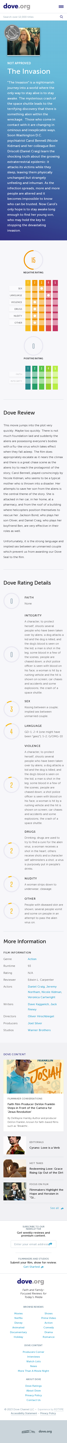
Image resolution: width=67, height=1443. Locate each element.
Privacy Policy (33, 1395)
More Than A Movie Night (33, 1370)
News (33, 1366)
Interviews (33, 1356)
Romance (48, 1337)
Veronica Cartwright (41, 997)
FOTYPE (59, 1409)
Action (32, 959)
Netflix (18, 1318)
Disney (18, 1322)
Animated (18, 1327)
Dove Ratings (33, 1385)
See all (55, 1208)
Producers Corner (33, 1352)
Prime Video (48, 1318)
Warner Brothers (39, 1030)
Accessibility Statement (24, 1413)
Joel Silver (35, 1023)
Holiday (18, 1337)
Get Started (31, 1266)
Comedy (48, 1327)
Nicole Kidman (51, 992)
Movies (18, 1313)
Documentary (18, 1332)
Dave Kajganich (38, 1004)
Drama (48, 1332)
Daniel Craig (36, 986)
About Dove (33, 1390)
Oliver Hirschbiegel (41, 1016)
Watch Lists (33, 1361)
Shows (49, 1313)
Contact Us (33, 1400)
